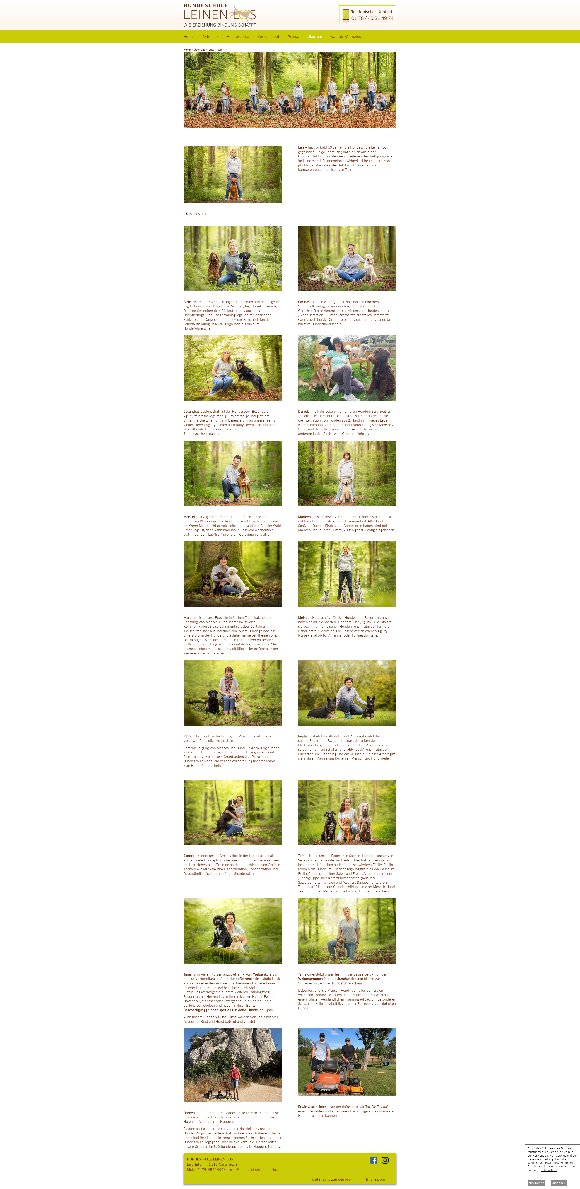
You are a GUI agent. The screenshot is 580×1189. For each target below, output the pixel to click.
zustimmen (536, 1183)
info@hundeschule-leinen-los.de (256, 1170)
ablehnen (559, 1183)
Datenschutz (549, 1170)
